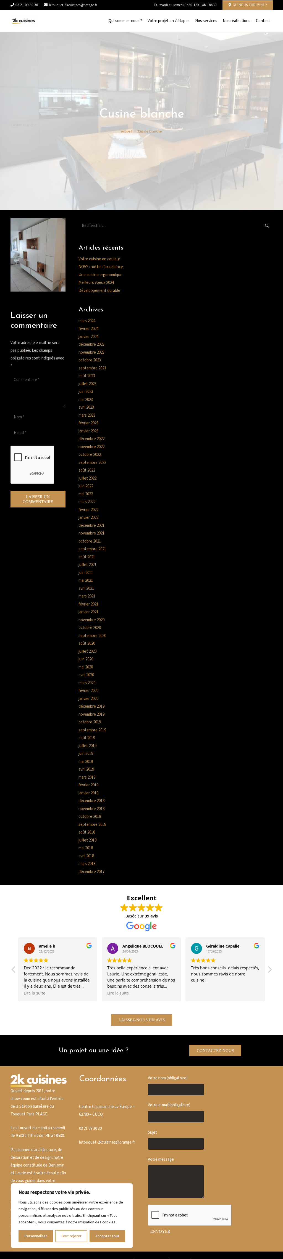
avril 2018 (86, 856)
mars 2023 (86, 415)
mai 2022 (85, 494)
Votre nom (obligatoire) (168, 1078)
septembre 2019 (92, 730)
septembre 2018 (92, 824)
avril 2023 (86, 407)
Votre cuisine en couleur (99, 259)
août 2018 (86, 832)
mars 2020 (86, 683)
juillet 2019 (87, 745)
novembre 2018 (91, 808)
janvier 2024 (88, 336)
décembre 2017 (91, 871)
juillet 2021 (87, 564)
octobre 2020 (89, 627)
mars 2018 (86, 863)
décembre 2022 (91, 438)
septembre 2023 (92, 368)
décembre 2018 (91, 800)
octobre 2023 (89, 360)
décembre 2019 (91, 706)
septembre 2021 (92, 549)
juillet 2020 (87, 651)
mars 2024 (86, 321)
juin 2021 (85, 572)
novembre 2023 (91, 352)
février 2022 (88, 509)
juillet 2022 (87, 478)
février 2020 (88, 690)
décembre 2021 (91, 525)
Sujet (152, 1132)
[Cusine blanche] (23, 21)
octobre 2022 (89, 454)
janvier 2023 (88, 431)
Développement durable (99, 290)
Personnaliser (35, 1236)
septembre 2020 (92, 635)
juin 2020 (85, 659)
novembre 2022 (91, 446)
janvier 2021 (88, 612)
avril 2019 (86, 769)
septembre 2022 (92, 462)
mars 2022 (86, 501)
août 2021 (86, 557)
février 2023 (88, 423)
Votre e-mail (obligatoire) (169, 1105)
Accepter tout (107, 1236)
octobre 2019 (89, 722)
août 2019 (86, 737)
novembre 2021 (91, 533)
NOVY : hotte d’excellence (100, 266)
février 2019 (88, 785)
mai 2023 (85, 399)
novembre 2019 (91, 714)
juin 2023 (85, 391)
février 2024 (88, 328)
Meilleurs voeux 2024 (96, 282)
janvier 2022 (88, 517)
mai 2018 (85, 848)
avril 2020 (86, 675)
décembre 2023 (91, 344)
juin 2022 (85, 486)
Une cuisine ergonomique (100, 274)
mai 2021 (85, 580)
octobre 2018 (89, 816)
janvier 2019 (88, 793)
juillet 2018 (87, 840)
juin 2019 (85, 753)
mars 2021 (86, 596)
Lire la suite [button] (34, 993)
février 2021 (88, 604)
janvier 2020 (88, 698)
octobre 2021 (89, 541)
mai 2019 (85, 761)
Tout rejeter (71, 1236)
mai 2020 (85, 667)
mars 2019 (86, 777)
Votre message (161, 1159)
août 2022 (86, 470)
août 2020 (86, 643)
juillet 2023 (87, 384)
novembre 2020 (91, 620)
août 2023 (86, 376)
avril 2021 (86, 588)
